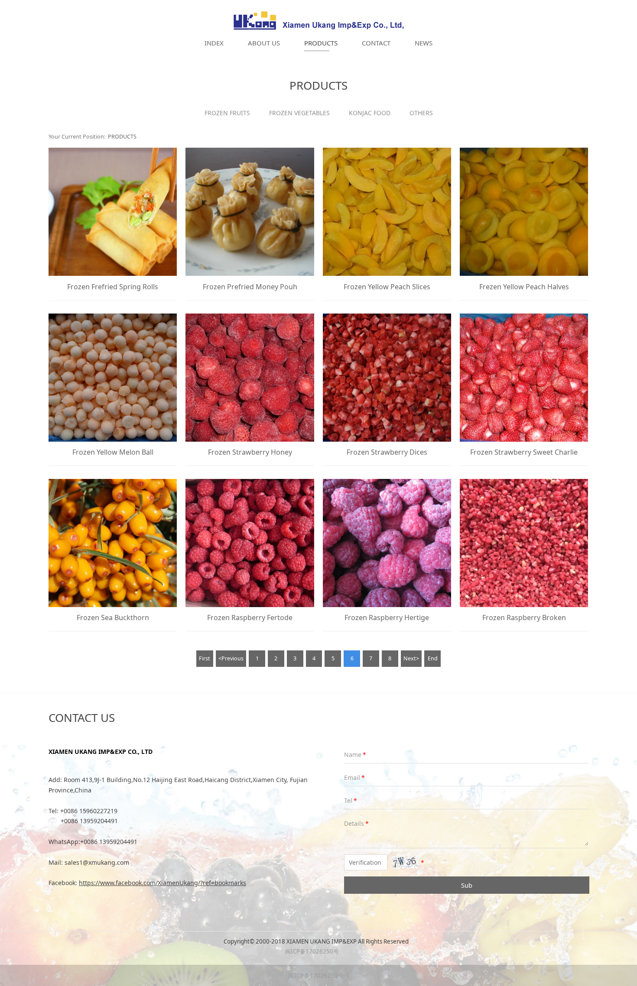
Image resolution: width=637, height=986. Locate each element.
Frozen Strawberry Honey (250, 452)
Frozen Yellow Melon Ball (112, 452)
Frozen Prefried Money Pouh (250, 286)
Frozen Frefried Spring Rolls (112, 286)
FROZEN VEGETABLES (299, 113)
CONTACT (376, 43)
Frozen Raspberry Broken (524, 617)
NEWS (423, 43)
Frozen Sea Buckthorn (113, 617)
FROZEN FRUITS (227, 113)
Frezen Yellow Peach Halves (524, 286)
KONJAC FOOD (369, 113)
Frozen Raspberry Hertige (386, 617)
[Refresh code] (405, 863)
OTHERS (421, 113)
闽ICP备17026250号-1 (318, 975)
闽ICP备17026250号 (312, 951)
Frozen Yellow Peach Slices (387, 286)
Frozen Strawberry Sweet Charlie (524, 452)
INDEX (214, 43)
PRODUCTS (321, 43)
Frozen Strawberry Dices (387, 452)
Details (350, 823)
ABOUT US (264, 43)
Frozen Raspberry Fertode (249, 617)
